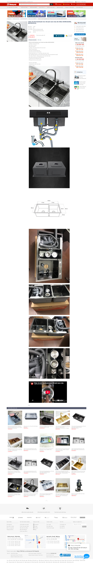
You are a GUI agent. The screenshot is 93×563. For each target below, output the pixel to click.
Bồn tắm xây (47, 560)
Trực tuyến (48, 524)
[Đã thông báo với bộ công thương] (65, 556)
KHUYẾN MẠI (67, 4)
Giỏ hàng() (59, 4)
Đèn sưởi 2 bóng (60, 560)
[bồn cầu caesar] (82, 518)
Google (35, 526)
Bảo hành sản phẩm (24, 527)
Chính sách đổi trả (23, 531)
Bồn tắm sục (35, 560)
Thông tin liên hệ (10, 529)
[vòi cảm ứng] (20, 518)
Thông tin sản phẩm (32, 39)
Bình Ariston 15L (70, 562)
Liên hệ (73, 4)
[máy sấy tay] (38, 518)
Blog (35, 529)
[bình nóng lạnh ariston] (64, 518)
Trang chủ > (10, 18)
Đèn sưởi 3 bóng (53, 560)
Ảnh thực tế (62, 527)
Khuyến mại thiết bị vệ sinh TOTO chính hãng (82, 83)
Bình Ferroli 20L (42, 562)
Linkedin (36, 527)
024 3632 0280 (54, 539)
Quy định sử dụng (10, 526)
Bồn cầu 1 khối (19, 560)
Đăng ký (78, 1)
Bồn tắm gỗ (30, 560)
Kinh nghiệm (62, 526)
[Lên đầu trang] (46, 500)
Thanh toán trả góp (50, 527)
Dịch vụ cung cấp (10, 527)
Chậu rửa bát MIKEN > (33, 18)
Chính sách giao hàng (24, 526)
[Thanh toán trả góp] (80, 35)
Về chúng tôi (9, 524)
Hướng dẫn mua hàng (24, 524)
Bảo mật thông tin (23, 529)
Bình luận (39, 39)
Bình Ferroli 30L (35, 562)
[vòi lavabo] (56, 518)
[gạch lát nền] (47, 518)
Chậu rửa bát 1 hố (28, 562)
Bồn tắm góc (41, 560)
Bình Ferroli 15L (49, 562)
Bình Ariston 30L (56, 562)
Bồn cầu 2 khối (12, 560)
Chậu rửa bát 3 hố (12, 562)
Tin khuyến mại (63, 524)
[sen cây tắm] (11, 518)
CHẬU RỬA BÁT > (25, 18)
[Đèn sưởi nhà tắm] (73, 518)
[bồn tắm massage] (29, 518)
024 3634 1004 (13, 539)
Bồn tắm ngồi (24, 560)
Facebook (36, 524)
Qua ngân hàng (49, 526)
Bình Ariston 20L (63, 562)
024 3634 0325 (20, 539)
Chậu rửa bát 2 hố (20, 562)
